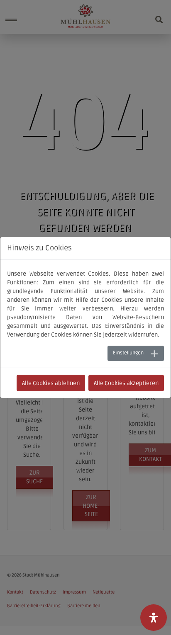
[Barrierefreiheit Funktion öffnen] (153, 617)
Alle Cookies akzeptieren (126, 383)
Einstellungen (128, 353)
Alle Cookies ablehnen (51, 383)
